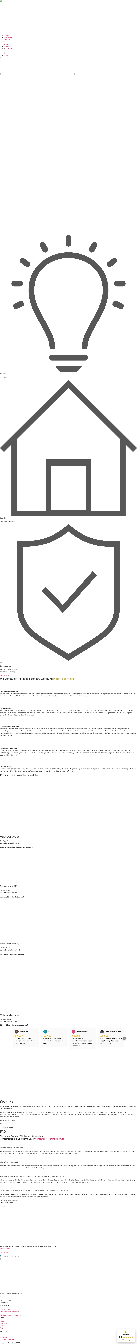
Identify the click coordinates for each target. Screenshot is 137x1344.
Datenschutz (4, 1337)
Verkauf (6, 35)
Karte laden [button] (4, 1252)
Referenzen (8, 37)
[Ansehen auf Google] (17, 1032)
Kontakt (6, 44)
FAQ (5, 42)
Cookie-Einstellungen (7, 1339)
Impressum (4, 1335)
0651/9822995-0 (6, 1309)
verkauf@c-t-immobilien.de (49, 1138)
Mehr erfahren (5, 1249)
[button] (12, 1038)
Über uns (7, 40)
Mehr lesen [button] (47, 1046)
